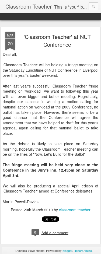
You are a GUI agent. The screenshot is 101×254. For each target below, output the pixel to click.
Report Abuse (83, 250)
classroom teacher (74, 209)
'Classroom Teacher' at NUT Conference (57, 40)
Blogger (67, 250)
